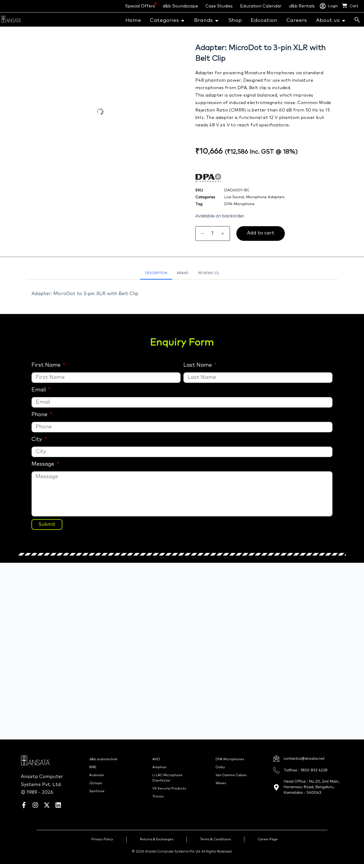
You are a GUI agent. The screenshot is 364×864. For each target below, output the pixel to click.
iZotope (95, 783)
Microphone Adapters (265, 197)
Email (39, 389)
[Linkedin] (58, 805)
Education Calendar (261, 6)
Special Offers (140, 6)
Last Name (198, 365)
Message (43, 464)
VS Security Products (169, 788)
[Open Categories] (182, 20)
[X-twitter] (47, 805)
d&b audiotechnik (103, 759)
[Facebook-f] (24, 805)
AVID (156, 759)
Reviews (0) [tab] (208, 273)
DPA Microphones (230, 759)
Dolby (220, 767)
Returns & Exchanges (156, 839)
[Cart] (344, 5)
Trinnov (158, 796)
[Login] (323, 6)
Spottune (96, 791)
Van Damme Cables (231, 775)
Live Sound (234, 197)
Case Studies (219, 6)
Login (333, 6)
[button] (357, 20)
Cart (354, 6)
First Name (46, 365)
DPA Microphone (239, 204)
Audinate (96, 775)
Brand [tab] (183, 273)
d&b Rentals (302, 6)
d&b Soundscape (180, 6)
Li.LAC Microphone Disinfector (167, 778)
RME (92, 767)
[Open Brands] (216, 20)
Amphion (159, 767)
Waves (221, 783)
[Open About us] (343, 20)
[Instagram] (35, 805)
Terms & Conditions (215, 839)
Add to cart (260, 233)
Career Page (268, 839)
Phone (40, 414)
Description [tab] (156, 273)
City (37, 439)
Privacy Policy (102, 839)
